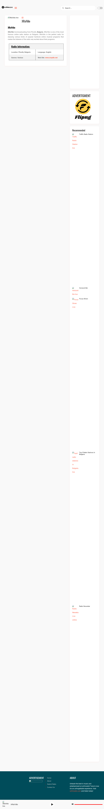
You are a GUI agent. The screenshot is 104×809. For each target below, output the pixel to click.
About (49, 781)
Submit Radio (51, 784)
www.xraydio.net (51, 58)
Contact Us (51, 787)
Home (49, 778)
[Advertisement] (84, 53)
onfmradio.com (75, 791)
